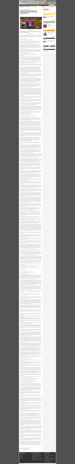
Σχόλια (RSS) (23, 463)
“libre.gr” (21, 457)
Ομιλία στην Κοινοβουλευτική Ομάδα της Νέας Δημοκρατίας (36, 456)
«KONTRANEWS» (45, 39)
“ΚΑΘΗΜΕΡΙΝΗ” (50, 457)
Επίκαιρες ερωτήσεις (26, 9)
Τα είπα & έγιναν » (46, 30)
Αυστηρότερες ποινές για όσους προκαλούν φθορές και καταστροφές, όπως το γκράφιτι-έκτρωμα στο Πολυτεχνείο (49, 459)
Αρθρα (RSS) (21, 463)
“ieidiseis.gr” (21, 455)
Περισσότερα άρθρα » (53, 28)
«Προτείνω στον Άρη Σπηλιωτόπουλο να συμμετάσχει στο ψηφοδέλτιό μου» (37, 458)
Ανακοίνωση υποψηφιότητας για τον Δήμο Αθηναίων (37, 455)
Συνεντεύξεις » (45, 38)
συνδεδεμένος (25, 449)
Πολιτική (29, 9)
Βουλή (22, 9)
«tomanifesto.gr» (21, 456)
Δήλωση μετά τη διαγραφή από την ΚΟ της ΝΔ (36, 454)
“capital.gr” (48, 454)
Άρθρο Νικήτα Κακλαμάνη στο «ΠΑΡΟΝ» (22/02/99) (49, 31)
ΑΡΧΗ (21, 9)
